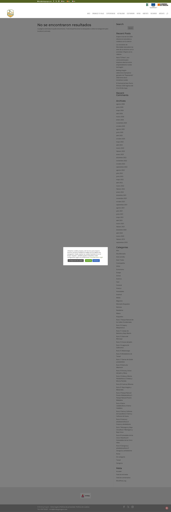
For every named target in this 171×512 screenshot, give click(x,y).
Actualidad (121, 13)
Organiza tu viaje (98, 13)
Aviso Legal (99, 257)
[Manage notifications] (166, 508)
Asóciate (162, 13)
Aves (88, 13)
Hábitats (145, 13)
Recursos (154, 13)
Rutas (138, 13)
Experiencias (110, 13)
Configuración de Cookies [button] (76, 260)
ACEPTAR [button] (88, 260)
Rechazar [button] (96, 260)
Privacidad (92, 257)
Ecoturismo (130, 13)
